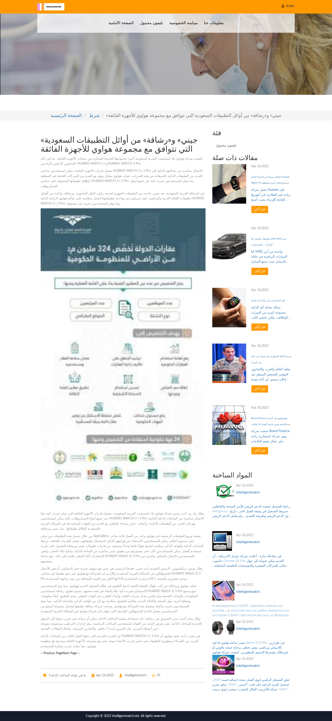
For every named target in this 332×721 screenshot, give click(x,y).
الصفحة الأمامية (121, 23)
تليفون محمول (151, 23)
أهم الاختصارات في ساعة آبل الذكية (268, 301)
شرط (94, 115)
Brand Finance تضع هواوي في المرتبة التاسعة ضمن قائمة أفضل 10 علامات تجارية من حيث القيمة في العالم (269, 424)
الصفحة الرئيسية (66, 115)
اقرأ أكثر (259, 209)
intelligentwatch (248, 492)
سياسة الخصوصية (183, 23)
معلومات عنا (214, 23)
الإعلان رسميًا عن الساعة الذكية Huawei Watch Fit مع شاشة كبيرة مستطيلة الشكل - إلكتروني (270, 183)
